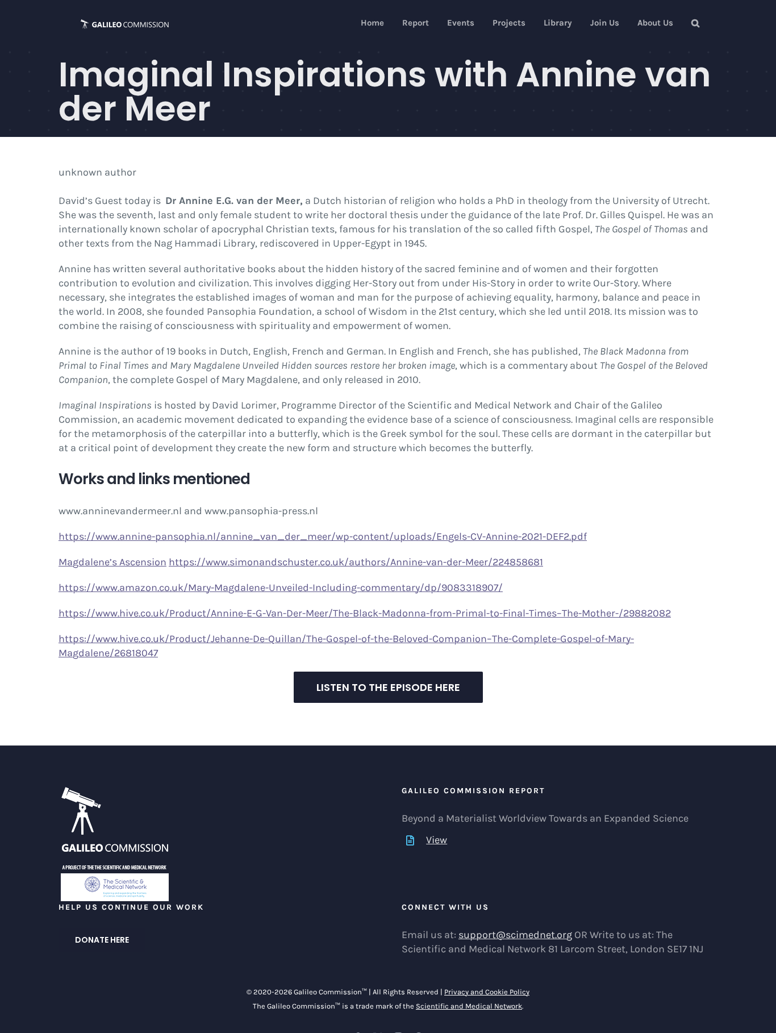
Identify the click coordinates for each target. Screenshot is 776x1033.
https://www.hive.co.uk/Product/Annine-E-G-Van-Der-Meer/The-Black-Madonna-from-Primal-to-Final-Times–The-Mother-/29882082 (365, 613)
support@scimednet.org (515, 934)
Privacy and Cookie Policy (486, 992)
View (436, 840)
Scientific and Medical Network (469, 1006)
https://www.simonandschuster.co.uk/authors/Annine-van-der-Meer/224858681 (356, 562)
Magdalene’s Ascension (112, 562)
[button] (695, 23)
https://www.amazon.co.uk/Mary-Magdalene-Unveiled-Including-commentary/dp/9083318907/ (281, 587)
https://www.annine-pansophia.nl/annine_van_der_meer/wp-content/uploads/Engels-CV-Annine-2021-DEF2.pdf (323, 536)
